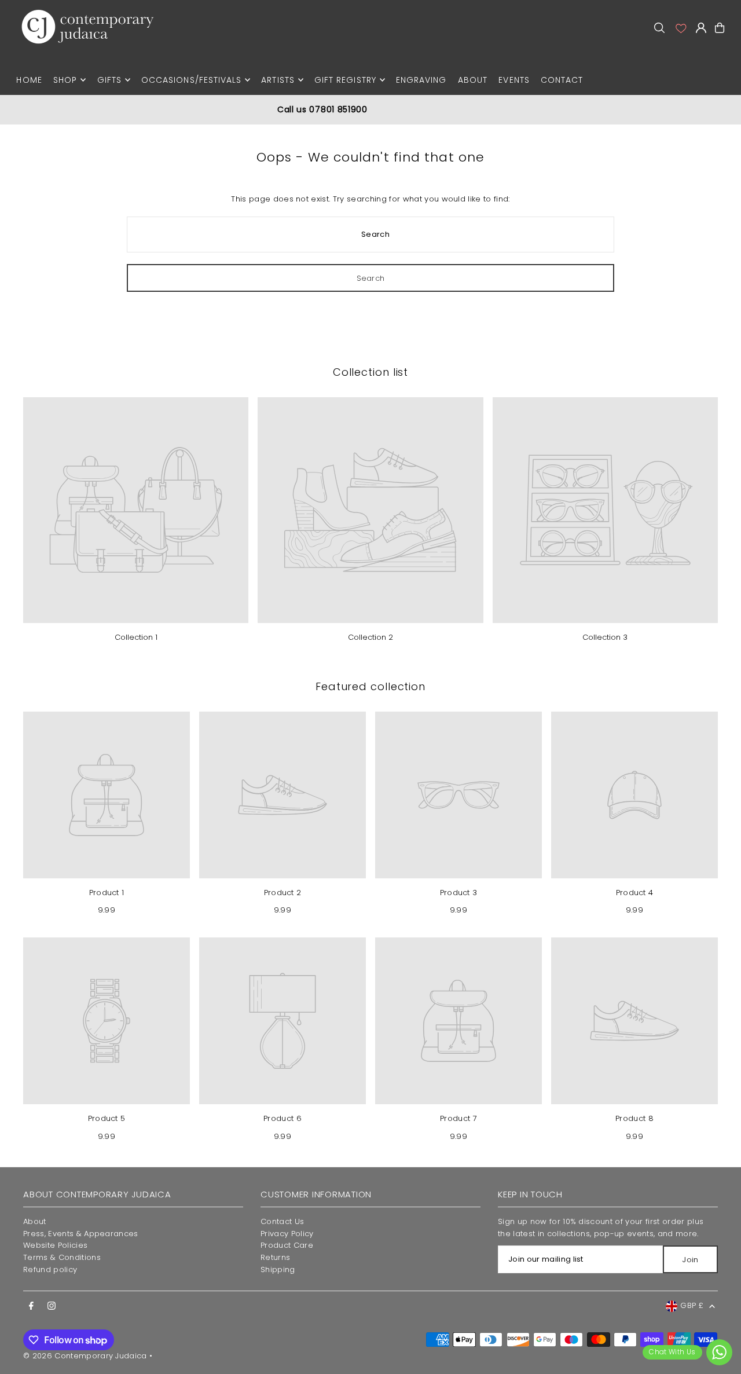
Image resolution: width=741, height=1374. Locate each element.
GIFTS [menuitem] (109, 80)
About (34, 1221)
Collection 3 (605, 637)
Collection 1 (136, 637)
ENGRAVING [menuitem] (421, 80)
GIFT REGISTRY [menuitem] (345, 80)
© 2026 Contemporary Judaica (85, 1355)
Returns (275, 1257)
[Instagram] (51, 1306)
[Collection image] (135, 509)
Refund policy (50, 1269)
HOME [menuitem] (29, 80)
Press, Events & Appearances (80, 1233)
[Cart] (719, 28)
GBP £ (691, 1305)
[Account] (680, 28)
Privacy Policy (287, 1233)
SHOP (65, 80)
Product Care (287, 1245)
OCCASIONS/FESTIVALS (191, 80)
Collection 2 (370, 637)
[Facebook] (31, 1306)
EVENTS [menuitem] (513, 80)
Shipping (278, 1269)
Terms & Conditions (62, 1257)
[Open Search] (659, 28)
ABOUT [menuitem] (472, 80)
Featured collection (370, 686)
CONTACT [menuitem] (562, 80)
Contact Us (282, 1221)
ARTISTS (277, 80)
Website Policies (55, 1245)
